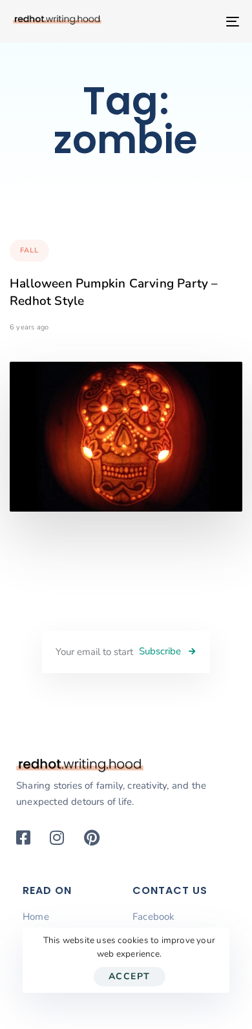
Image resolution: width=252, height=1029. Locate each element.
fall (29, 250)
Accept (130, 976)
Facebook (153, 916)
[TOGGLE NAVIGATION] (201, 21)
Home (36, 916)
